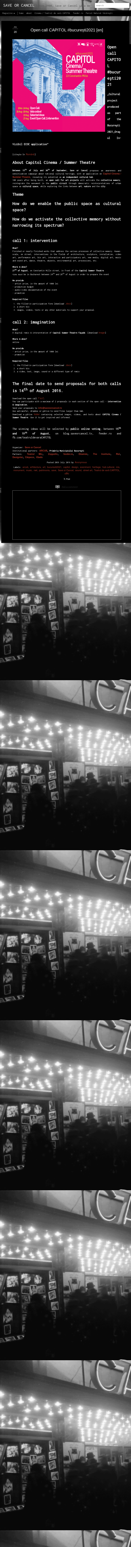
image (102, 332)
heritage (96, 467)
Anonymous (81, 462)
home (21, 13)
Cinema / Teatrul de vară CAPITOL (52, 13)
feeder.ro (68, 453)
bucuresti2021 (54, 467)
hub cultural (108, 467)
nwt (35, 470)
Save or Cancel (65, 470)
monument (18, 470)
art (44, 467)
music (29, 470)
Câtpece (29, 457)
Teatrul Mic (34, 453)
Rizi (118, 453)
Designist (17, 457)
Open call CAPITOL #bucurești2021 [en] (67, 30)
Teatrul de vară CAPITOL (106, 470)
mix (117, 467)
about (29, 13)
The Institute (101, 453)
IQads (39, 457)
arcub (25, 467)
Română (30, 154)
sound (78, 470)
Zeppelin (53, 453)
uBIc (67, 473)
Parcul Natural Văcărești (99, 13)
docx (68, 303)
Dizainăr (83, 453)
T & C (41, 398)
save (53, 470)
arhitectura (35, 467)
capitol (66, 467)
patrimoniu (44, 470)
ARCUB (43, 450)
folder (37, 414)
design (75, 467)
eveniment (85, 467)
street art (87, 470)
